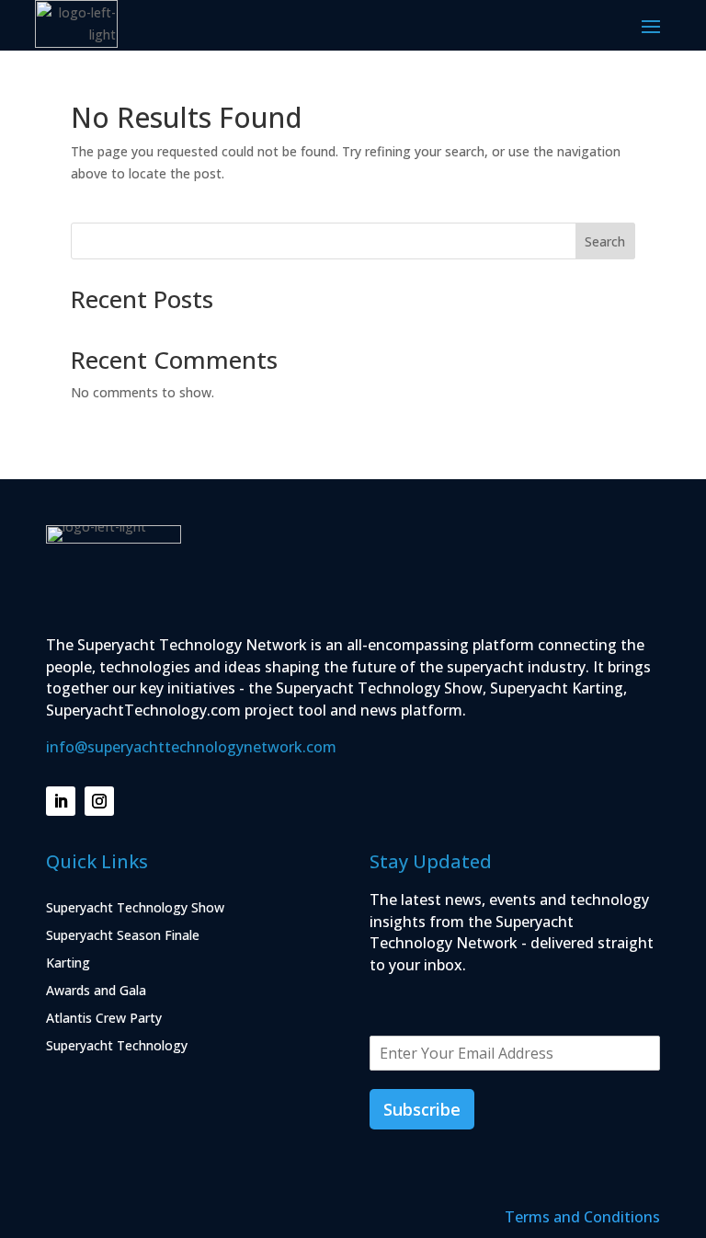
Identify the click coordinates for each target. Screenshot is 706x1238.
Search (605, 241)
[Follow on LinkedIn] (60, 801)
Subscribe (422, 1109)
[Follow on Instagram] (99, 801)
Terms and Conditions (582, 1217)
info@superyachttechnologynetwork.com (191, 747)
